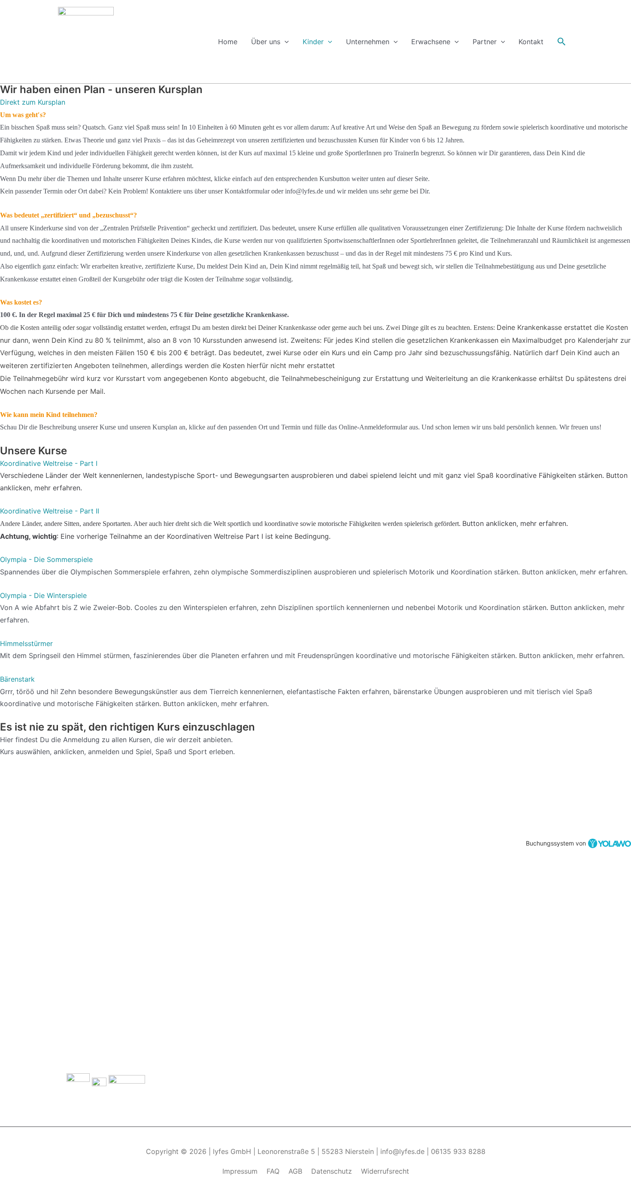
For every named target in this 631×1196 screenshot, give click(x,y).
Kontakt (531, 41)
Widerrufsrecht (385, 1171)
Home (227, 41)
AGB (295, 1171)
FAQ (273, 1171)
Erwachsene (430, 41)
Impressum (240, 1171)
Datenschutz (331, 1171)
